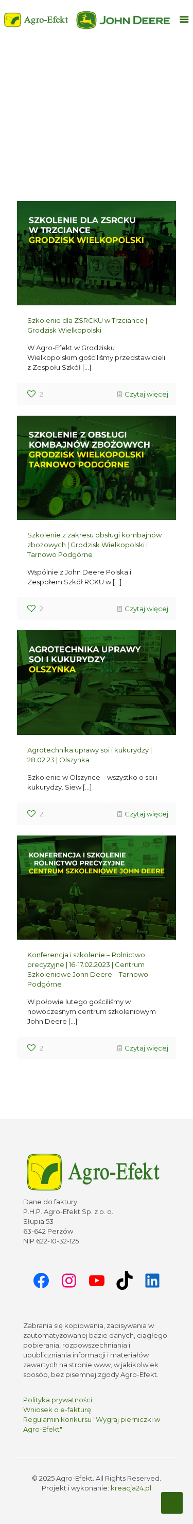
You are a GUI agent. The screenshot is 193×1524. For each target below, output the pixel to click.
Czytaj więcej (146, 394)
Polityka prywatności (57, 1400)
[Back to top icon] (172, 1503)
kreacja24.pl (131, 1488)
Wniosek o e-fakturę (57, 1409)
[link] (123, 20)
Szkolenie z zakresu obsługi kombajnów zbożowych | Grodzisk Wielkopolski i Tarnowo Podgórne (94, 545)
